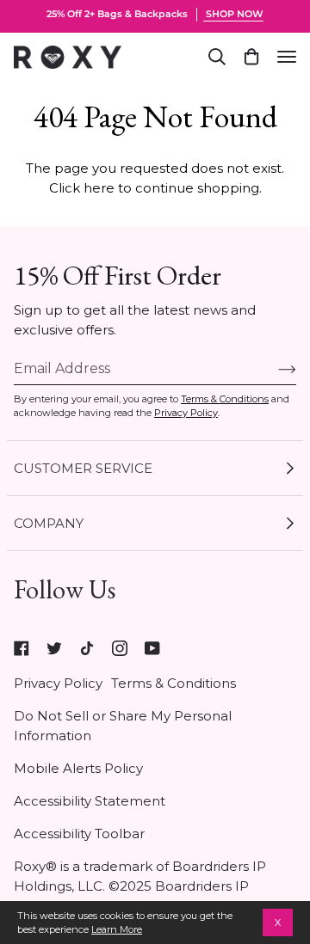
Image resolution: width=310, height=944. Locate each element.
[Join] (273, 369)
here (99, 188)
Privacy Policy (186, 413)
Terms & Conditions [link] (173, 683)
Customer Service (83, 468)
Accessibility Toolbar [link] (79, 833)
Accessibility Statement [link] (89, 801)
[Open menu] (286, 57)
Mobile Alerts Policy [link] (78, 768)
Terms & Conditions (225, 399)
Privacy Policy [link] (58, 683)
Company (49, 523)
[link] (21, 648)
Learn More (116, 929)
